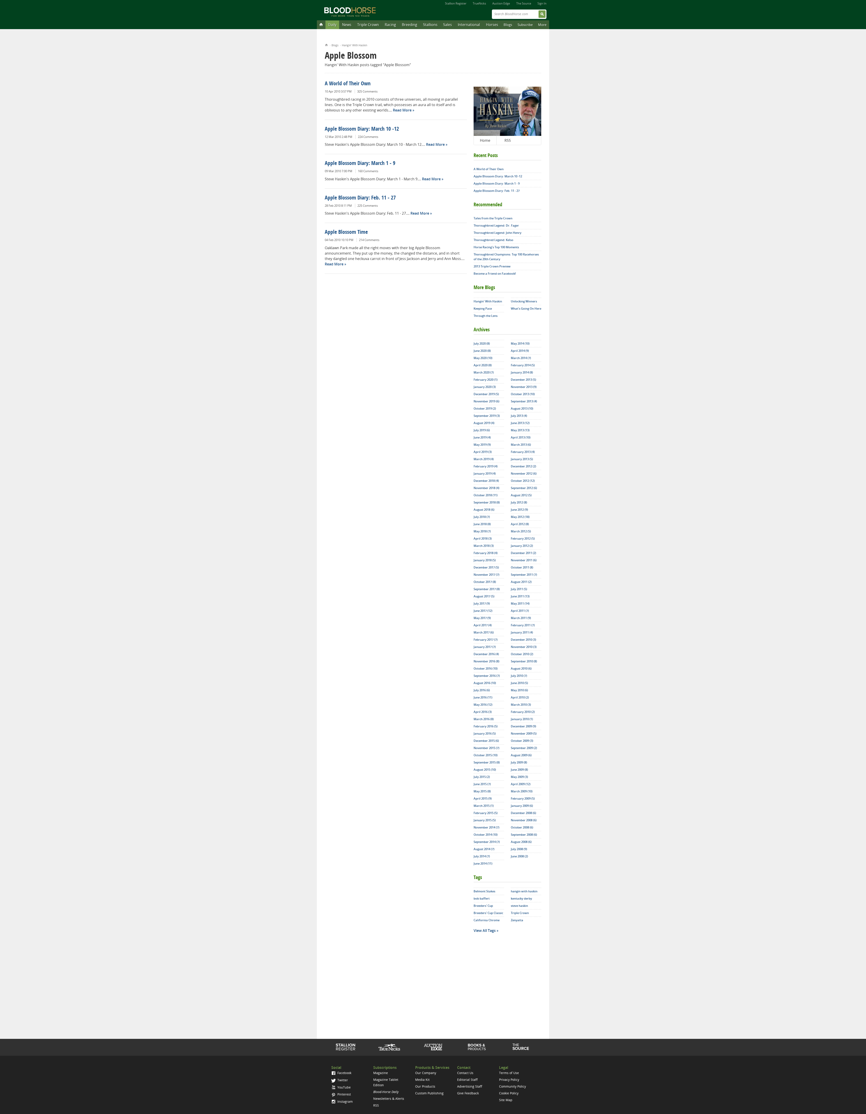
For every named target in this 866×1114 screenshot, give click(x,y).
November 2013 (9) (524, 387)
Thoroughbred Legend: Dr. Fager (496, 225)
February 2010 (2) (523, 712)
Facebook (343, 1073)
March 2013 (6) (521, 445)
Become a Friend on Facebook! (495, 274)
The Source (523, 3)
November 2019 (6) (486, 401)
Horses (492, 24)
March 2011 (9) (521, 618)
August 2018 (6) (484, 510)
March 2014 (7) (521, 358)
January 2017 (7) (485, 647)
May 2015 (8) (482, 791)
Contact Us (465, 1073)
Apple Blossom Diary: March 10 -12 (362, 129)
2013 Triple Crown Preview (492, 266)
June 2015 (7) (482, 784)
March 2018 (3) (484, 546)
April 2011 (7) (520, 611)
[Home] (321, 24)
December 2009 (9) (523, 726)
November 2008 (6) (524, 820)
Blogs (508, 24)
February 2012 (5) (523, 538)
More (542, 24)
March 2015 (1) (484, 806)
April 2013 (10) (520, 437)
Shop (477, 1047)
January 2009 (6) (522, 806)
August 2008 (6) (521, 842)
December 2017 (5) (486, 567)
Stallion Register (455, 3)
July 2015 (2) (482, 777)
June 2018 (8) (482, 524)
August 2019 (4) (484, 423)
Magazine (380, 1073)
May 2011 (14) (520, 603)
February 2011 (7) (523, 625)
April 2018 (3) (483, 538)
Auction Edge (501, 3)
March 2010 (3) (521, 705)
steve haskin (519, 906)
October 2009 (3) (522, 741)
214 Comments (369, 240)
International (469, 24)
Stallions (430, 24)
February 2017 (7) (485, 640)
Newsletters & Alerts (388, 1098)
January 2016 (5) (485, 733)
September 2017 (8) (487, 589)
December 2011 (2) (523, 553)
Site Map (505, 1100)
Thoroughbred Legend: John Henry (497, 233)
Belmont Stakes (484, 891)
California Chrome (487, 920)
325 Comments (367, 91)
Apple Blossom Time (346, 232)
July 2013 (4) (519, 416)
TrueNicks (479, 3)
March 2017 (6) (484, 632)
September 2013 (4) (524, 401)
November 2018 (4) (486, 488)
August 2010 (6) (521, 668)
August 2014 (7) (484, 849)
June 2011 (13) (520, 596)
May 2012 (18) (520, 517)
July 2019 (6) (482, 430)
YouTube (343, 1087)
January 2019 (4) (485, 473)
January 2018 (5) (485, 560)
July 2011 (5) (519, 589)
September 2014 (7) (487, 842)
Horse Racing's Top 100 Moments (496, 247)
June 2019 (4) (482, 437)
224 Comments (368, 137)
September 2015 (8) (487, 762)
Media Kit (422, 1079)
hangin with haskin (524, 891)
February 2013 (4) (523, 452)
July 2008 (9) (519, 849)
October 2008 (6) (522, 827)
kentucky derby (521, 898)
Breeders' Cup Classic (488, 913)
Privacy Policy (509, 1079)
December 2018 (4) (486, 481)
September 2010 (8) (524, 661)
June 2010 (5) (519, 683)
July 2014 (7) (482, 856)
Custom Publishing (429, 1093)
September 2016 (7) (487, 676)
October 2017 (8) (485, 582)
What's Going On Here (526, 308)
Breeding (409, 24)
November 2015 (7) (486, 748)
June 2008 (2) (519, 856)
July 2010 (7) (519, 676)
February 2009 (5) (523, 798)
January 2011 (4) (522, 632)
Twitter (342, 1080)
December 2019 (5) (486, 394)
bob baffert (482, 898)
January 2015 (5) (485, 820)
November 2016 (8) (486, 661)
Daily (332, 24)
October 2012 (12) (523, 481)
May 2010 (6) (519, 690)
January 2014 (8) (522, 372)
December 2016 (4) (486, 654)
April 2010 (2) (520, 697)
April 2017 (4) (483, 625)
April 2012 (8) (520, 524)
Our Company (425, 1073)
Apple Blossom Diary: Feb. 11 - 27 (360, 198)
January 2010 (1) (522, 719)
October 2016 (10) (485, 668)
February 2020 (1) (485, 380)
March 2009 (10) (521, 791)
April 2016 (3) (483, 712)
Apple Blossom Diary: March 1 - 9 (360, 163)
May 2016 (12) (483, 705)
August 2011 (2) (521, 582)
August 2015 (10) (485, 770)
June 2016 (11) (483, 697)
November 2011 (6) (524, 560)
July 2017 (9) (482, 603)
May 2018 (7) (482, 531)
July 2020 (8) (482, 343)
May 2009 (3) (519, 777)
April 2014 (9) (520, 351)
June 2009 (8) (519, 770)
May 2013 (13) (520, 430)
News (346, 24)
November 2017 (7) (486, 575)
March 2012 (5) (521, 531)
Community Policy (512, 1086)
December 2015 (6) (486, 741)
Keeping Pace (483, 308)
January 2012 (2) (522, 546)
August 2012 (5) (521, 495)
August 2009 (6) (521, 755)
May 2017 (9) (482, 618)
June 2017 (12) (483, 611)
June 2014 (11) (483, 863)
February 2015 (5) (485, 813)
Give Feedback (468, 1093)
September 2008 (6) (524, 835)
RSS (507, 140)
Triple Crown (368, 24)
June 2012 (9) (519, 510)
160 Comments (368, 171)
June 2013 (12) (520, 423)
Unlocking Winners (524, 301)
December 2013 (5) (523, 380)
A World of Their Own (348, 84)
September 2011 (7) (524, 575)
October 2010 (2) (522, 654)
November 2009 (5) (524, 733)
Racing (390, 24)
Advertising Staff (469, 1086)
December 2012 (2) (523, 466)
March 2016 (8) (484, 719)
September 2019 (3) (487, 416)
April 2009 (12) (520, 784)
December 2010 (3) (523, 640)
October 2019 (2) (485, 408)
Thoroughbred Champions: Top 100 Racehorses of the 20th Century (506, 256)
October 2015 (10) (485, 755)
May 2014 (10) (520, 343)
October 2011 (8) (522, 567)
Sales (447, 24)
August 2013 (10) (522, 408)
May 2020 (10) (483, 358)
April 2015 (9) (483, 798)
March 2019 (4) (484, 459)
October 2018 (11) (485, 495)
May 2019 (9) (482, 445)
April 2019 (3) (483, 452)
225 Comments (367, 206)
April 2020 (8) (483, 365)
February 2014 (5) (523, 365)
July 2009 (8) (519, 762)
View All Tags (485, 930)
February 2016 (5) (485, 726)
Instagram (344, 1101)
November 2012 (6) (524, 473)
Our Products (425, 1086)
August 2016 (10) (485, 683)
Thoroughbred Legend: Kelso (493, 240)
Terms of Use (509, 1073)
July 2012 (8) (519, 502)
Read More (402, 110)
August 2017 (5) (484, 596)
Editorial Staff (467, 1079)
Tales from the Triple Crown (493, 218)
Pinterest (343, 1094)
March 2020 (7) (484, 372)
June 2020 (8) (482, 351)
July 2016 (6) (482, 690)
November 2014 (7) (486, 827)
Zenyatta (517, 920)
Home (326, 44)
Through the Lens (485, 316)
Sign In (541, 3)
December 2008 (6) (523, 813)
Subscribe (525, 24)
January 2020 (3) (485, 387)
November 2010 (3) (524, 647)
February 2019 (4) (485, 466)
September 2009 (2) (524, 748)
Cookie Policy (508, 1093)
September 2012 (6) (524, 488)
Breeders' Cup (483, 906)
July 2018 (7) (482, 517)
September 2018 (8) (487, 502)
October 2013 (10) (523, 394)
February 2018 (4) (485, 553)
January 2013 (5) (522, 459)
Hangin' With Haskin (354, 45)
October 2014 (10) (485, 835)
